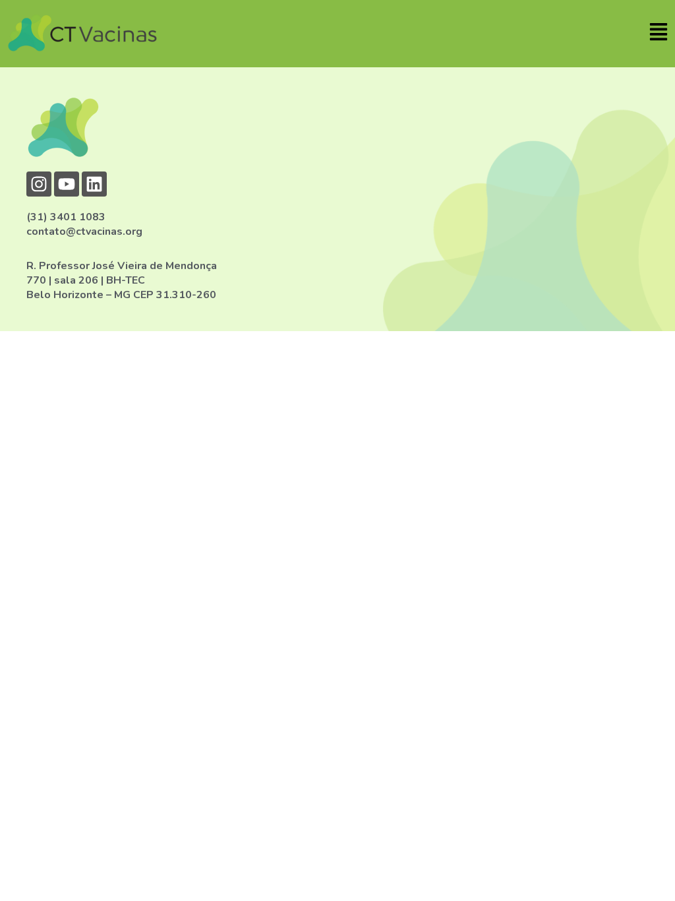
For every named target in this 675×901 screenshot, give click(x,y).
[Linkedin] (94, 184)
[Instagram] (38, 184)
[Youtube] (66, 184)
